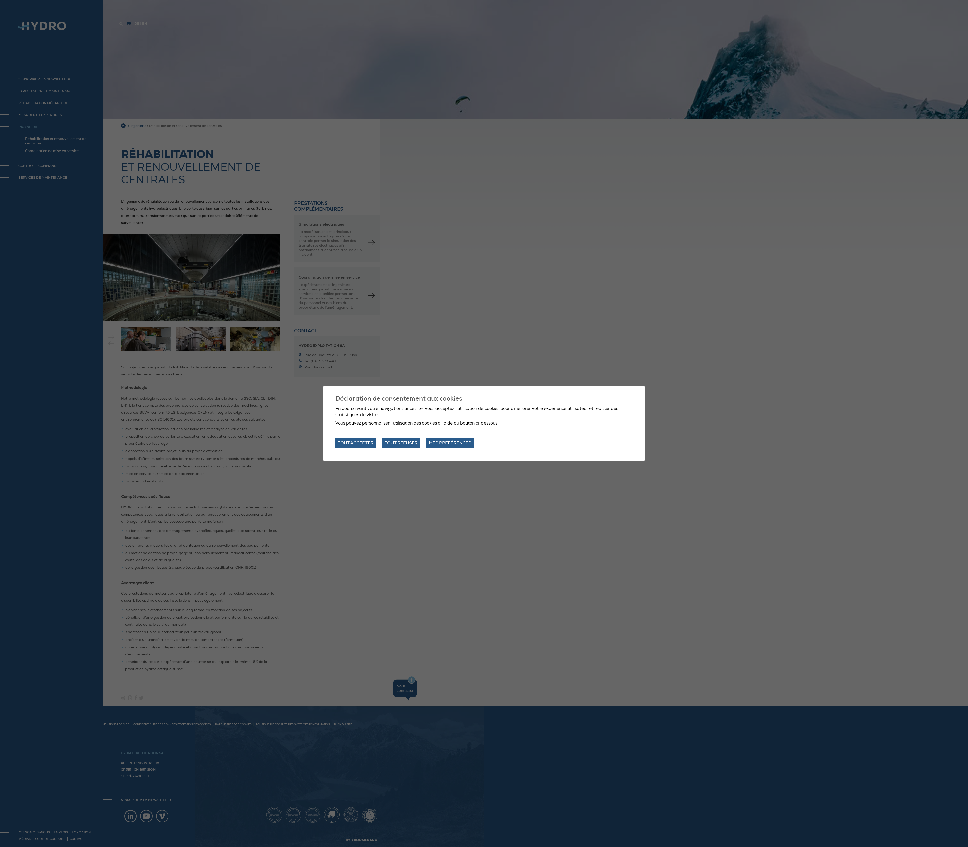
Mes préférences (450, 443)
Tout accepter (356, 443)
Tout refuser (401, 443)
